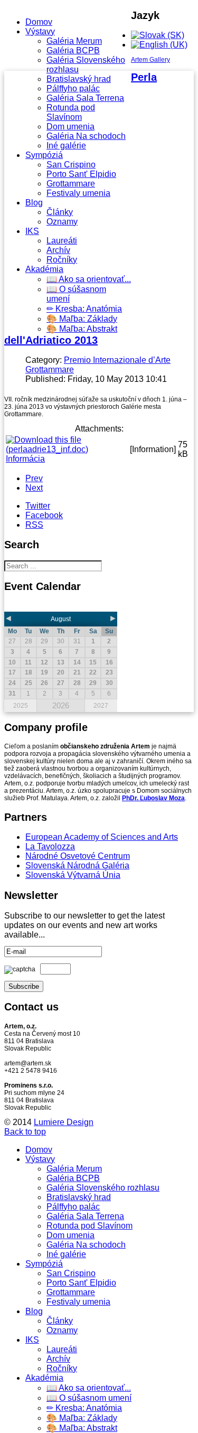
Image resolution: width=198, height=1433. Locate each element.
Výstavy (40, 31)
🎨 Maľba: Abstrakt (81, 328)
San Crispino (71, 164)
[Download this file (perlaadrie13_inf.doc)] (67, 449)
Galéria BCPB (73, 50)
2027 (100, 705)
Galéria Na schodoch (86, 136)
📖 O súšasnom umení (88, 1397)
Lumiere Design (63, 1122)
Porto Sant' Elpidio (81, 174)
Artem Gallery (150, 59)
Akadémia (44, 269)
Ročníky (61, 259)
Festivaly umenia (78, 193)
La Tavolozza (50, 846)
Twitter (37, 505)
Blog (34, 202)
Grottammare (70, 183)
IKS (32, 231)
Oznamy (62, 221)
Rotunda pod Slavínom (70, 112)
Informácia (25, 458)
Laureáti (61, 240)
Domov (38, 21)
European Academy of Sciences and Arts (101, 836)
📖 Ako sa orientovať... (88, 279)
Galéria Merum (74, 40)
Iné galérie (66, 145)
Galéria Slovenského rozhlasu (102, 1187)
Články (59, 212)
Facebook (44, 515)
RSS (34, 524)
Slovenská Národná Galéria (77, 865)
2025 (20, 705)
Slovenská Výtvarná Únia (72, 874)
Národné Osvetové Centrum (77, 855)
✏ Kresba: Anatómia (84, 308)
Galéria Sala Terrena (85, 97)
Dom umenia (70, 126)
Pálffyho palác (73, 88)
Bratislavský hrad (78, 78)
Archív (58, 250)
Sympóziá (44, 155)
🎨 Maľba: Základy (81, 318)
